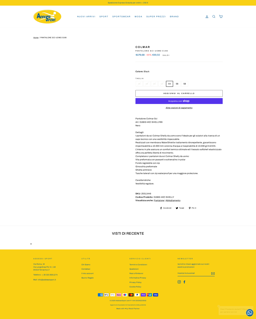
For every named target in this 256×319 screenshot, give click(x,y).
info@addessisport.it (47, 280)
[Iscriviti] (213, 273)
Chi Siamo (85, 265)
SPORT (103, 16)
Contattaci (85, 269)
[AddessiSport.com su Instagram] (179, 281)
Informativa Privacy (137, 278)
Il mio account (87, 273)
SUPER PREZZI (156, 16)
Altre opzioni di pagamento (179, 108)
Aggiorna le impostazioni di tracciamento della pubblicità (128, 305)
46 (139, 84)
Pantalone (159, 200)
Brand (174, 16)
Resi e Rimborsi (136, 273)
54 (169, 84)
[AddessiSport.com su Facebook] (184, 281)
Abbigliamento (173, 200)
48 (147, 84)
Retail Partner (134, 309)
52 (162, 84)
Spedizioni (134, 269)
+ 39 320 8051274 (50, 275)
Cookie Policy (135, 287)
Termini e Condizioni (138, 265)
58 (184, 84)
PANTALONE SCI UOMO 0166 (53, 38)
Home (36, 38)
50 (154, 84)
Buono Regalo (87, 278)
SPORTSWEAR (121, 16)
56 (177, 84)
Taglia (139, 78)
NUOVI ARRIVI (86, 16)
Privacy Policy (135, 282)
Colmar (142, 47)
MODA (138, 16)
